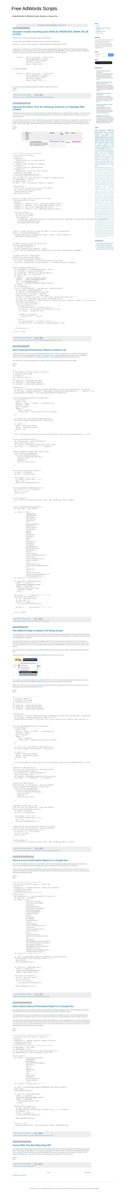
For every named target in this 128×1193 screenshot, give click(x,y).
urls (102, 235)
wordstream (108, 235)
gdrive (96, 148)
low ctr (96, 214)
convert (108, 189)
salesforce (100, 227)
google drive (108, 156)
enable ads (97, 200)
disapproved (111, 153)
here (14, 651)
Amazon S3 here (35, 655)
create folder (97, 192)
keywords (99, 132)
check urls (106, 187)
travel (107, 233)
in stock (99, 211)
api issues (19, 1166)
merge (99, 161)
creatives (112, 194)
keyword (49, 340)
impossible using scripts (44, 113)
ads (24, 340)
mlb (104, 216)
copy (113, 189)
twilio (110, 233)
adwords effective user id (100, 178)
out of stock (109, 220)
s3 (53, 850)
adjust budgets (101, 150)
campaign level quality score (103, 184)
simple (51, 1135)
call (95, 184)
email (112, 147)
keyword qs (101, 213)
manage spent (104, 159)
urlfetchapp (101, 148)
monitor (112, 216)
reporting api (51, 97)
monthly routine (98, 217)
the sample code (50, 1150)
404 (110, 148)
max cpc (112, 214)
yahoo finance (98, 236)
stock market (108, 231)
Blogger (96, 1188)
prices (112, 222)
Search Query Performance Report (61, 1011)
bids (104, 183)
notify (112, 219)
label (52, 340)
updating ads (98, 235)
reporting (45, 97)
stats (104, 231)
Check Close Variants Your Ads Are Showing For (104, 105)
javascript (97, 213)
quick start (106, 224)
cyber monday (107, 195)
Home (48, 1172)
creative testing (42, 340)
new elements (105, 217)
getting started (107, 206)
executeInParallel (98, 203)
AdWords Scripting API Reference (104, 243)
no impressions (101, 219)
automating (98, 145)
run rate (112, 162)
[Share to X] (39, 95)
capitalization (111, 186)
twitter (112, 233)
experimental (20, 1135)
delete (96, 153)
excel (106, 202)
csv (110, 147)
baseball (104, 181)
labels (55, 340)
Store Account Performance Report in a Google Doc (40, 860)
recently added (68, 1149)
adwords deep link (109, 176)
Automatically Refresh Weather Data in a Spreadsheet (104, 82)
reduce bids (111, 224)
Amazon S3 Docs (38, 687)
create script (106, 194)
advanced (19, 850)
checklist (112, 187)
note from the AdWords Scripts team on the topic (37, 38)
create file (111, 191)
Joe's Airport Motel (99, 169)
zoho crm (106, 236)
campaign (27, 340)
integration (109, 211)
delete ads (103, 153)
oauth (96, 220)
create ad (106, 191)
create (31, 340)
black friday (105, 151)
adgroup (20, 340)
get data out (45, 850)
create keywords (104, 192)
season (96, 230)
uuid (104, 235)
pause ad (111, 139)
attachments (97, 180)
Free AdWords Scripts (34, 8)
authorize (103, 180)
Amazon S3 (74, 641)
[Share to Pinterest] (42, 95)
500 (113, 165)
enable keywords (105, 200)
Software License (100, 31)
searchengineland (103, 164)
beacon (112, 181)
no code (24, 1166)
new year (110, 217)
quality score (103, 162)
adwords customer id (99, 176)
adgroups (97, 139)
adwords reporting (21, 620)
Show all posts (62, 25)
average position (110, 180)
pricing (96, 224)
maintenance (98, 159)
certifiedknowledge (99, 187)
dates (112, 195)
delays (104, 197)
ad (17, 340)
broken (106, 183)
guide (100, 209)
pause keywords (99, 140)
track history (103, 233)
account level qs (106, 170)
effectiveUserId (110, 198)
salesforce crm (106, 227)
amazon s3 (28, 620)
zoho (102, 236)
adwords (106, 142)
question (101, 224)
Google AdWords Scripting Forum (104, 247)
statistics (101, 231)
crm (113, 151)
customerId (100, 195)
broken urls (111, 183)
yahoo (112, 235)
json (113, 156)
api (102, 134)
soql (108, 230)
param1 (104, 161)
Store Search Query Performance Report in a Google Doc (43, 1006)
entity (102, 202)
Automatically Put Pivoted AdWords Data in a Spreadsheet (104, 116)
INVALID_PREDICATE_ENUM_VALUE (34, 97)
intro (113, 211)
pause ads (105, 222)
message (100, 216)
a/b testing (106, 169)
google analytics (101, 208)
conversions (103, 189)
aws (37, 850)
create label (36, 340)
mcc (110, 159)
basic (108, 181)
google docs (33, 996)
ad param (101, 142)
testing (98, 233)
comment (97, 189)
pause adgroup (99, 222)
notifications (108, 219)
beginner (97, 183)
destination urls (98, 198)
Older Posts (88, 1172)
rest (113, 225)
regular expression (102, 225)
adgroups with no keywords (103, 175)
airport (107, 178)
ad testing (100, 173)
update (32, 1166)
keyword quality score (109, 213)
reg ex (96, 225)
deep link (101, 197)
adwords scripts (109, 144)
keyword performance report (37, 620)
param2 (108, 161)
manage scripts (106, 214)
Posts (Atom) (23, 1175)
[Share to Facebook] (40, 95)
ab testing (111, 169)
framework (104, 205)
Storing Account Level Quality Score (33, 865)
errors (18, 97)
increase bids (104, 211)
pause (112, 136)
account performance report (23, 996)
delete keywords (110, 197)
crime (96, 195)
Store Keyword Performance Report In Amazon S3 (39, 350)
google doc (107, 208)
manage (100, 214)
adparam (112, 175)
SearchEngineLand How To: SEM (104, 249)
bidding (100, 183)
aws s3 (40, 850)
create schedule (98, 194)
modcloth (108, 216)
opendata (100, 220)
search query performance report (41, 1135)
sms (102, 230)
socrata (105, 230)
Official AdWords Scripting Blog (104, 245)
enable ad (105, 154)
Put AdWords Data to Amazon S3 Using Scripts (38, 630)
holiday (109, 209)
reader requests (109, 140)
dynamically (97, 154)
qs (98, 224)
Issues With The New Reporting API (32, 1145)
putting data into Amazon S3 (46, 353)
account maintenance (108, 137)
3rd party (107, 148)
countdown (97, 191)
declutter (97, 197)
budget (110, 151)
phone (109, 222)
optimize (104, 220)
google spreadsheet (40, 996)
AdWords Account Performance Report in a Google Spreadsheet (45, 357)
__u (96, 150)
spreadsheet (98, 137)
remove (108, 162)
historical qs (105, 209)
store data (57, 850)
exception (22, 97)
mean (96, 216)
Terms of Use (99, 33)
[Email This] (35, 95)
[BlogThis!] (37, 95)
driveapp (104, 198)
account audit (98, 170)
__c (113, 148)
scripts (43, 681)
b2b (101, 151)
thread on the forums (23, 1152)
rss (95, 227)
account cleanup (106, 130)
